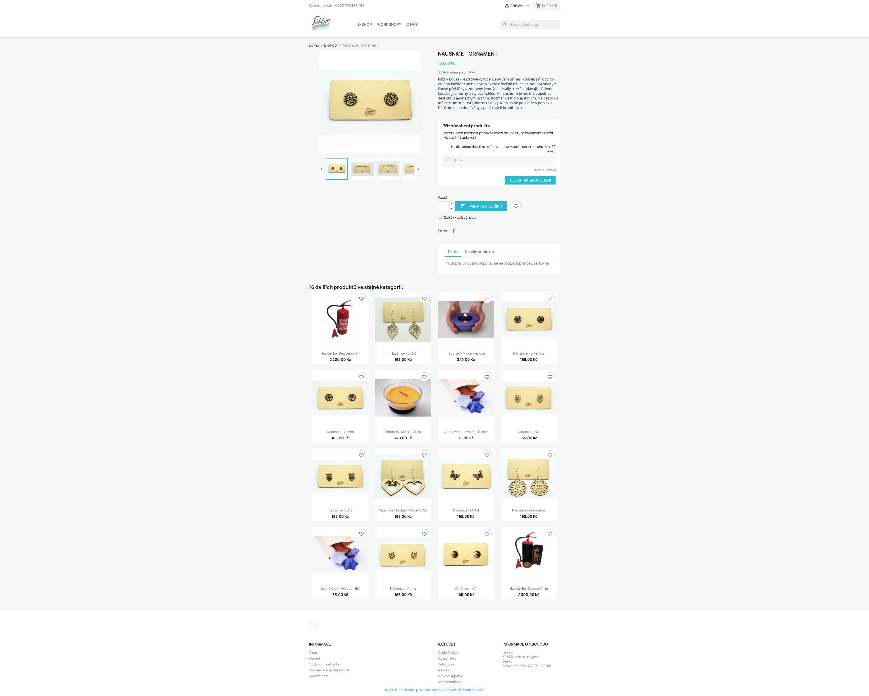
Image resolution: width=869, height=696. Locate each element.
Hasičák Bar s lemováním (529, 588)
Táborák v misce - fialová (466, 353)
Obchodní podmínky (324, 664)
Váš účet (447, 644)
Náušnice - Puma (403, 588)
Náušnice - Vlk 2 (340, 510)
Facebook (313, 624)
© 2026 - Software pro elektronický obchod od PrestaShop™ (434, 690)
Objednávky (447, 658)
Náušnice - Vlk (529, 432)
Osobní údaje (448, 652)
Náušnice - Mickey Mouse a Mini (403, 510)
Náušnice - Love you (528, 353)
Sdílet (453, 230)
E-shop (365, 24)
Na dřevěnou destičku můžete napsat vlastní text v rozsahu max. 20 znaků (503, 148)
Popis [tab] (453, 251)
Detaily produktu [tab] (479, 251)
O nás (412, 24)
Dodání (314, 658)
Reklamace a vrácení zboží (329, 670)
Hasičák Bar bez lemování (340, 353)
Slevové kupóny (450, 676)
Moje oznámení (449, 682)
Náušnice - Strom (340, 432)
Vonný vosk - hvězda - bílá (340, 588)
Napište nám (318, 676)
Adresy (443, 670)
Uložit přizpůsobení (530, 180)
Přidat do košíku (481, 206)
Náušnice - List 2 (403, 353)
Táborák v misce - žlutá (403, 432)
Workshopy (389, 24)
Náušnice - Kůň (465, 588)
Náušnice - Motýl (466, 510)
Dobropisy (446, 664)
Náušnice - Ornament (528, 510)
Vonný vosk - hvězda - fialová (466, 432)
